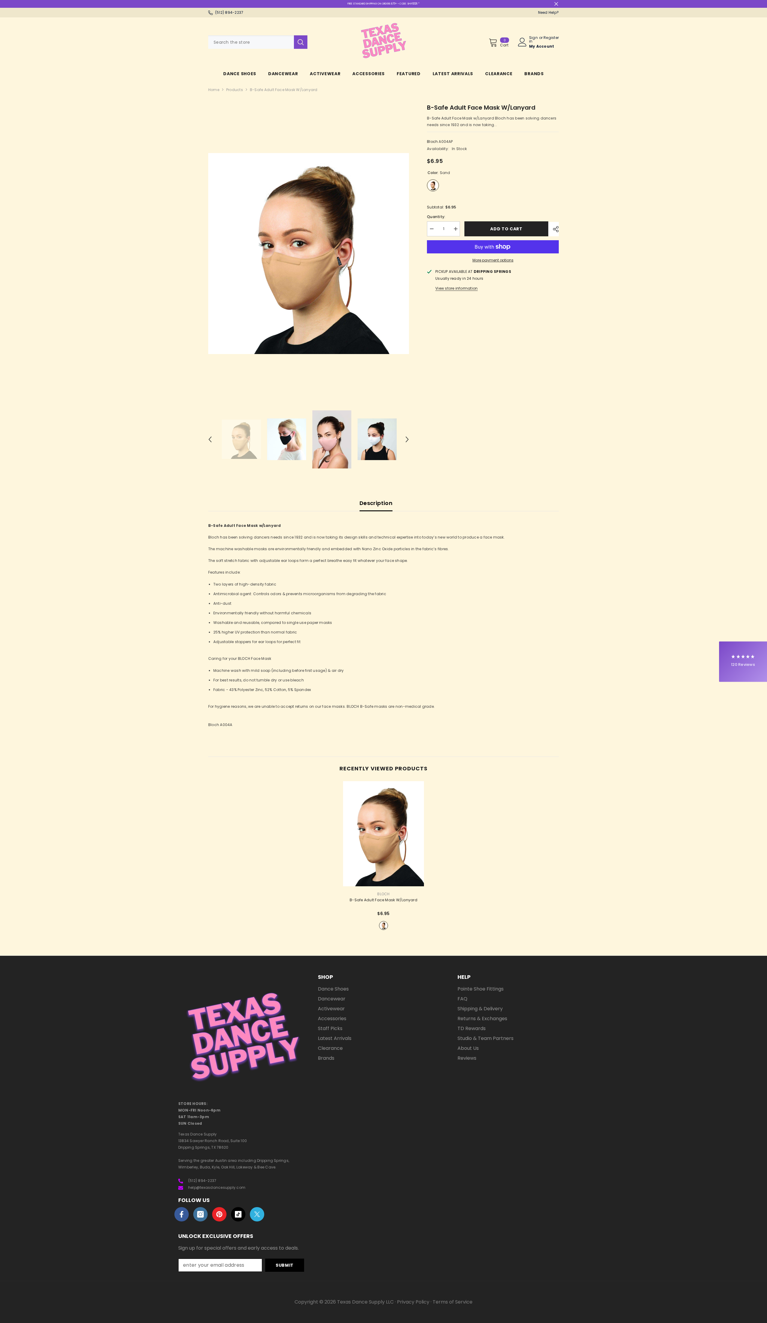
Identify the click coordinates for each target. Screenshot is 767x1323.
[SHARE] (553, 229)
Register (551, 38)
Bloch (432, 141)
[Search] (257, 42)
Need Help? (548, 12)
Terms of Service (452, 1301)
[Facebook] (181, 1214)
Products (234, 89)
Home (213, 89)
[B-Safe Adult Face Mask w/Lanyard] (383, 833)
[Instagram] (200, 1214)
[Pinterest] (219, 1214)
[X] (257, 1214)
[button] (210, 439)
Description (376, 503)
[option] (308, 253)
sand (383, 925)
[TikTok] (238, 1214)
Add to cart (507, 229)
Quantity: (436, 216)
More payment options (493, 260)
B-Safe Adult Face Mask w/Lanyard (383, 900)
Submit (285, 1265)
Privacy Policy (413, 1301)
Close (556, 4)
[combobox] (251, 42)
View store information (456, 288)
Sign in (533, 39)
